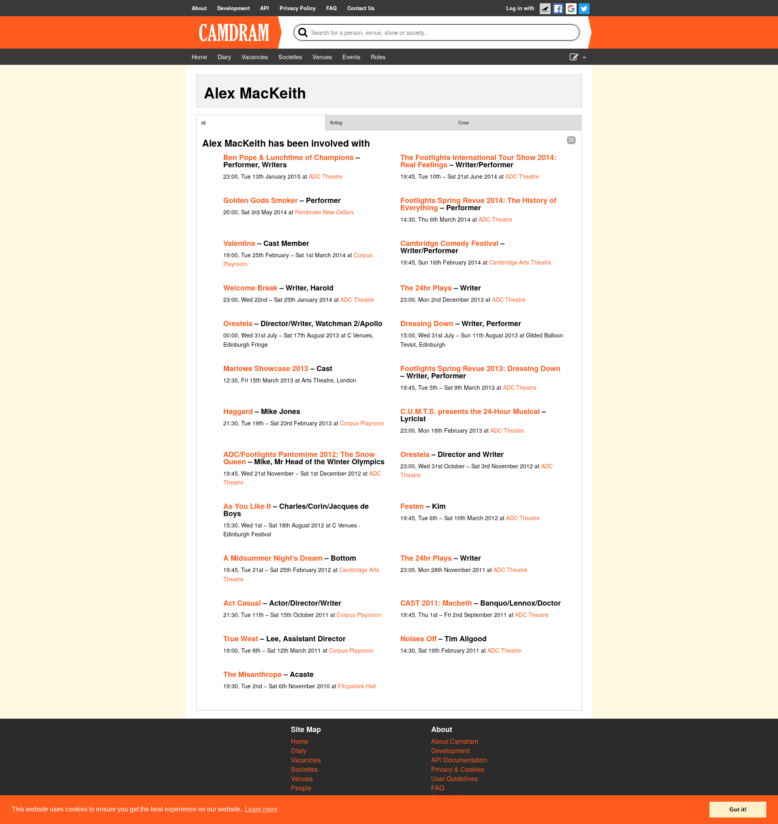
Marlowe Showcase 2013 (265, 368)
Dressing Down (426, 323)
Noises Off (418, 638)
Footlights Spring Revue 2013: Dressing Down (480, 368)
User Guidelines (454, 778)
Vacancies (306, 759)
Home (299, 741)
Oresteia (237, 323)
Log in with (520, 8)
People (301, 787)
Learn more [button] (261, 809)
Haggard (238, 411)
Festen (412, 506)
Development (450, 750)
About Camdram (454, 741)
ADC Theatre (325, 176)
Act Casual (242, 603)
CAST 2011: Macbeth (436, 603)
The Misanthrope (252, 674)
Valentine (239, 243)
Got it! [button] (738, 809)
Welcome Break (250, 287)
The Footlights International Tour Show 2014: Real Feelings (478, 161)
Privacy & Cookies (457, 769)
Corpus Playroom (362, 423)
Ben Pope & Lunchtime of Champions (288, 157)
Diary (298, 750)
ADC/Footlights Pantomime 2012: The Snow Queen (299, 458)
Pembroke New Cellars (324, 212)
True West (240, 638)
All (203, 123)
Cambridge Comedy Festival (449, 243)
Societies (304, 769)
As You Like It (247, 506)
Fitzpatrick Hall (357, 686)
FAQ (437, 787)
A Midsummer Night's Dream (273, 558)
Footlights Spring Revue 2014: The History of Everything (478, 204)
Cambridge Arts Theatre (520, 262)
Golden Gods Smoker (260, 200)
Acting (336, 122)
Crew (463, 122)
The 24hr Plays (426, 287)
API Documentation (459, 759)
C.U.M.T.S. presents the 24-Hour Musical (470, 411)
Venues (302, 778)
